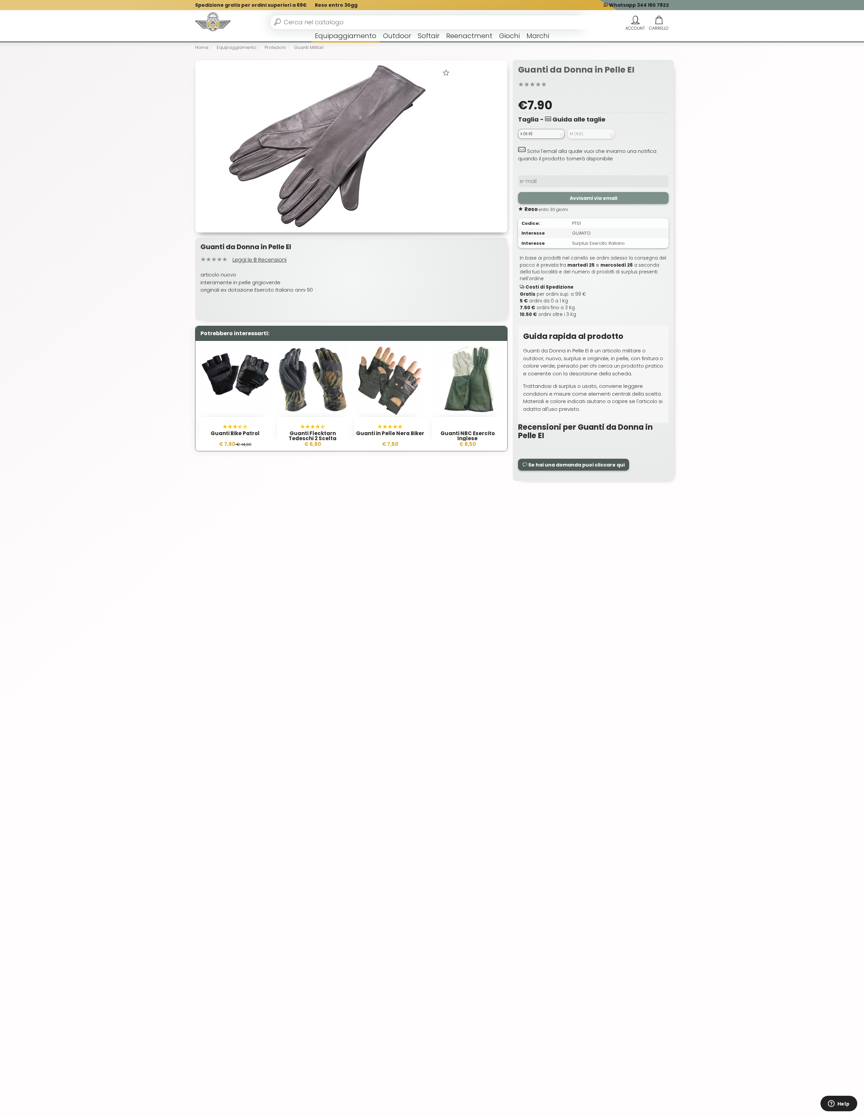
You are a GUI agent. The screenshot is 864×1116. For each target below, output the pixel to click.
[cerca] (277, 22)
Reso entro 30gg (336, 5)
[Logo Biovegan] (213, 22)
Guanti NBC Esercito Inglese (467, 436)
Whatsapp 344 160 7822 (638, 5)
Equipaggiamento (345, 36)
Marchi (537, 36)
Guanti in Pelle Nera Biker (390, 433)
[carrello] (659, 20)
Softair (428, 36)
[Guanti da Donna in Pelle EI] (327, 145)
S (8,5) (526, 133)
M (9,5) (576, 133)
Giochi (509, 36)
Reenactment (469, 36)
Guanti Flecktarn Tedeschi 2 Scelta (312, 436)
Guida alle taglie (578, 119)
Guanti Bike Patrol (235, 433)
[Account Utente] (635, 20)
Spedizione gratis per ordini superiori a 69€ (251, 5)
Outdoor (397, 36)
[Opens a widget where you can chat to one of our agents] (838, 1104)
